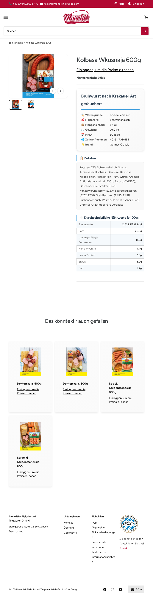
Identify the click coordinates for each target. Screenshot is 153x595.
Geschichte (70, 532)
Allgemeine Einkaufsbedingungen (103, 532)
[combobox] (76, 31)
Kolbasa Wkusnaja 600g (38, 42)
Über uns (69, 527)
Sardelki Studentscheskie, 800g (28, 462)
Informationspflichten (103, 559)
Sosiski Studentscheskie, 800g (120, 388)
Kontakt (68, 522)
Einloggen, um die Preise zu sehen (105, 70)
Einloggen (138, 3)
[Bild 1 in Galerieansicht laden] (15, 105)
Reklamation (99, 552)
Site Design (72, 589)
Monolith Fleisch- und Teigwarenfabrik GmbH (40, 589)
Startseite (17, 42)
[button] (6, 17)
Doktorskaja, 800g (75, 383)
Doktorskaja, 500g (29, 383)
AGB (94, 522)
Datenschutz (99, 541)
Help (121, 3)
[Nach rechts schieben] (60, 91)
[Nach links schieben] (53, 91)
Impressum (98, 547)
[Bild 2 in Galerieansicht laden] (30, 105)
